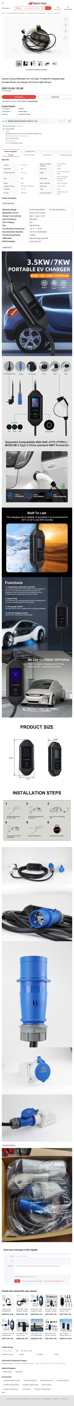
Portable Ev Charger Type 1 (10, 1389)
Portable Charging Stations (54, 13)
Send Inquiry (19, 97)
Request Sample (33, 101)
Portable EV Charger (7, 1354)
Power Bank (19, 1372)
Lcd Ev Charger (26, 1389)
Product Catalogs (27, 1351)
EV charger (40, 1354)
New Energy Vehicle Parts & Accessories (36, 13)
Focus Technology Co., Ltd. (25, 1399)
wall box (21, 1354)
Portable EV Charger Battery (11, 1385)
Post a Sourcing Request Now (53, 1281)
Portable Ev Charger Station (30, 1385)
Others (56, 1354)
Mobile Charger (7, 1372)
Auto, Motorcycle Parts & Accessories (16, 13)
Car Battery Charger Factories (11, 1380)
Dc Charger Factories (62, 1380)
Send (17, 1281)
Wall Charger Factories (46, 1380)
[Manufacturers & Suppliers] (37, 3)
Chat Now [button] (56, 97)
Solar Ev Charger (46, 1385)
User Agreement (47, 1399)
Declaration (55, 1399)
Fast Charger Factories (30, 1380)
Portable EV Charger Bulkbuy (42, 1389)
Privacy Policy (63, 1399)
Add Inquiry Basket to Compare (37, 69)
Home (3, 13)
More (3, 1392)
